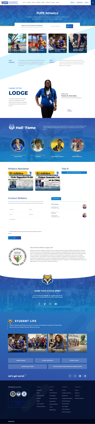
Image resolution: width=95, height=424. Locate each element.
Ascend (33, 2)
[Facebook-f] (39, 304)
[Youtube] (56, 304)
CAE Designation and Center (14, 387)
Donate (53, 2)
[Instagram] (50, 304)
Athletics (17, 350)
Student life (48, 2)
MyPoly (72, 2)
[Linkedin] (85, 376)
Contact (57, 2)
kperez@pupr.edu (54, 215)
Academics (28, 2)
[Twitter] (45, 304)
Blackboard (79, 2)
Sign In (86, 2)
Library (43, 2)
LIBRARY (78, 350)
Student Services (37, 350)
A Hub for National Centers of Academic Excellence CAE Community (18, 403)
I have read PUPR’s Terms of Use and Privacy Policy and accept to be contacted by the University (24, 232)
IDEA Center (57, 350)
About (24, 2)
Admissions (38, 2)
